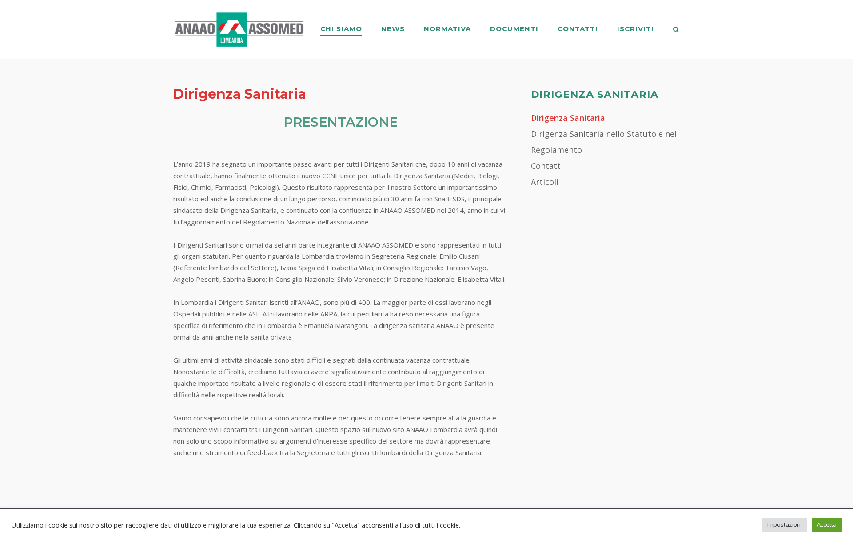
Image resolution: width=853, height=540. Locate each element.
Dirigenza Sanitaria (568, 117)
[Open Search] (676, 30)
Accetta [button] (827, 524)
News (393, 28)
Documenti (514, 28)
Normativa (447, 28)
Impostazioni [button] (784, 524)
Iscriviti (635, 28)
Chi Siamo (341, 28)
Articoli (544, 181)
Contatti (578, 28)
